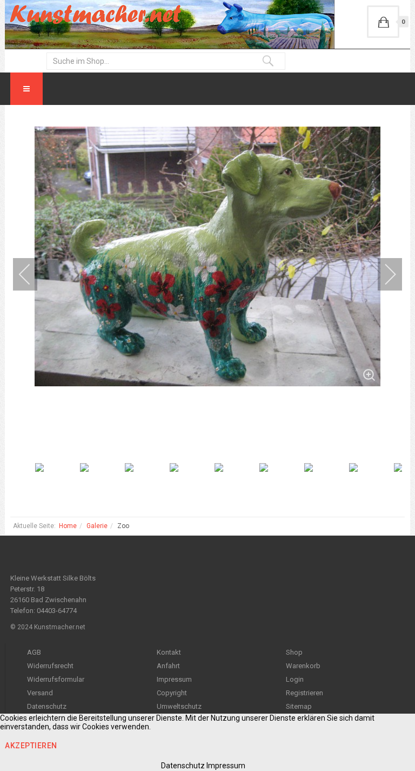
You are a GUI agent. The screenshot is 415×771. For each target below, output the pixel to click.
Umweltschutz (179, 706)
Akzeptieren (31, 745)
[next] (383, 274)
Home (68, 526)
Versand (40, 693)
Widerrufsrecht (50, 666)
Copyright (172, 693)
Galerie (97, 526)
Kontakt (169, 652)
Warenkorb (303, 666)
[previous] (32, 274)
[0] (383, 21)
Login (295, 679)
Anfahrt (168, 666)
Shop (294, 652)
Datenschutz (46, 706)
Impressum (174, 679)
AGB (34, 652)
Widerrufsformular (55, 679)
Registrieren (304, 693)
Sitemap (299, 706)
